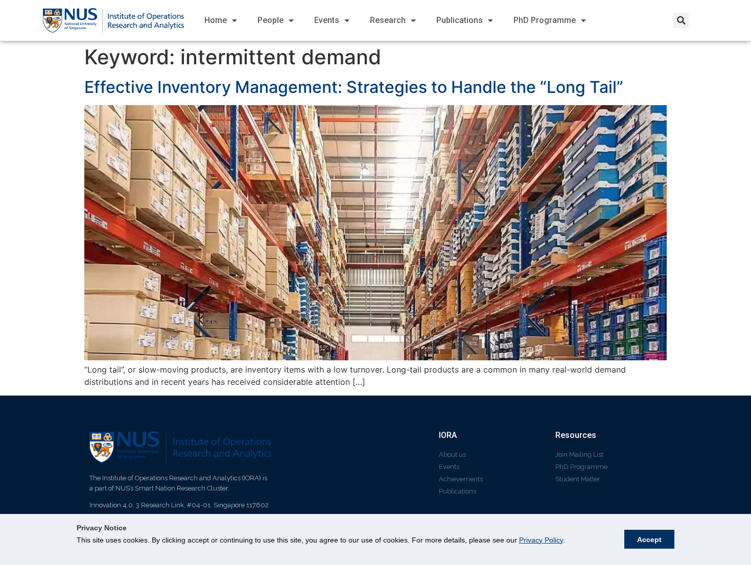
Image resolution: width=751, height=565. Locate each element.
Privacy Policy (541, 540)
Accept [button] (649, 539)
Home (215, 20)
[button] (681, 20)
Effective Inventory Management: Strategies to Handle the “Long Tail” (355, 87)
